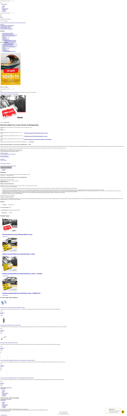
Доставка (4, 10)
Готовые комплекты (5, 39)
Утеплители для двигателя (6, 40)
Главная (1, 92)
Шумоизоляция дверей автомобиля (10, 41)
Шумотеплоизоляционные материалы (8, 35)
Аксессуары (4, 38)
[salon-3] (13, 120)
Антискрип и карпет (5, 37)
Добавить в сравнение (4, 153)
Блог (3, 7)
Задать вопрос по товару (6, 167)
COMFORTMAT (4, 4)
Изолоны (3, 36)
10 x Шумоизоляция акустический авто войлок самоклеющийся (37, 139)
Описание (4, 169)
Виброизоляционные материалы (7, 33)
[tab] (64, 169)
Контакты (4, 11)
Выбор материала (5, 8)
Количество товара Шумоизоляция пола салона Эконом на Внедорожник (14, 141)
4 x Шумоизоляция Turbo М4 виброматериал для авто (35, 136)
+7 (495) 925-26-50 (3, 415)
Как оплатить (4, 9)
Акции (3, 6)
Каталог (3, 5)
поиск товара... (2, 0)
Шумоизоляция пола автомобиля (10, 42)
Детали (3, 170)
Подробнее (2, 24)
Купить (6, 236)
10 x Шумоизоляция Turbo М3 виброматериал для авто (36, 133)
